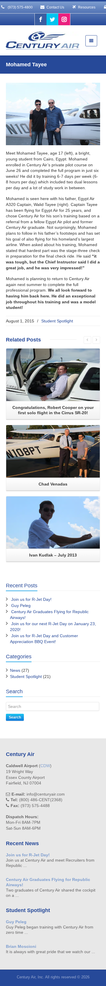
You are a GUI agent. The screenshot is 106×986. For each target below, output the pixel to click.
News (15, 670)
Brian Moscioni (21, 946)
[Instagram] (64, 19)
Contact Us (55, 7)
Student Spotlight (57, 321)
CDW (45, 765)
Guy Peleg (21, 605)
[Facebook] (41, 19)
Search (15, 717)
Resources (86, 7)
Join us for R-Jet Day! (31, 599)
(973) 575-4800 (20, 7)
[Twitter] (52, 19)
